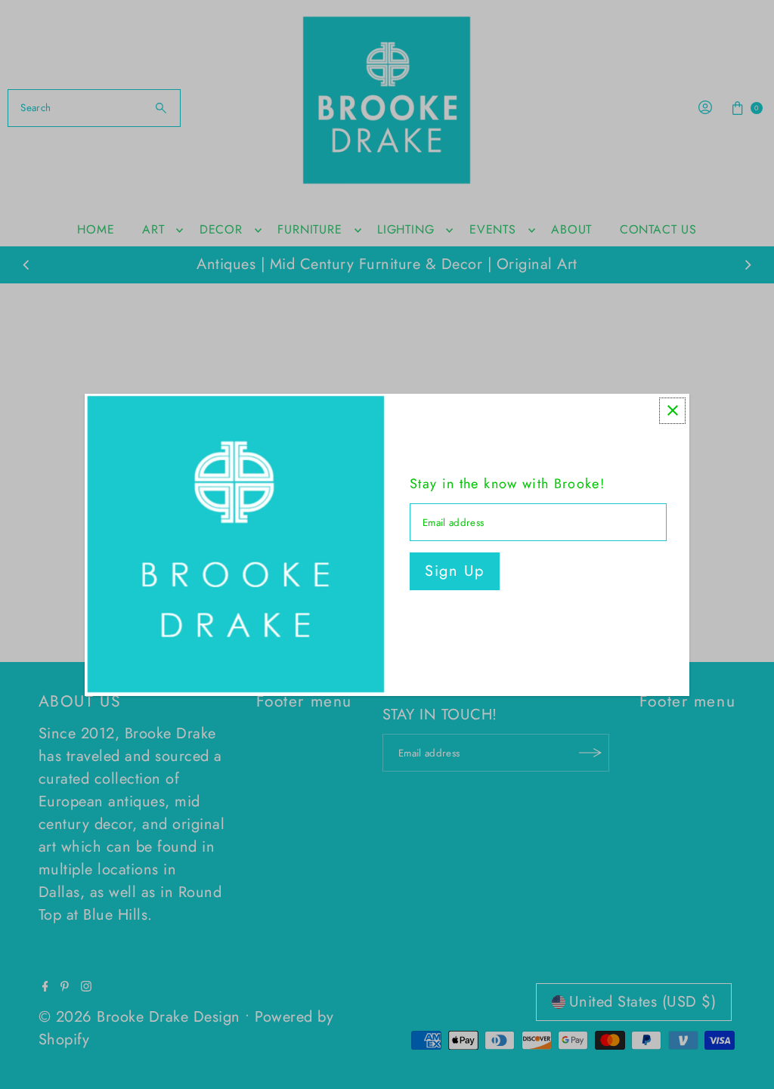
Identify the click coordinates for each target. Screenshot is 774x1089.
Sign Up (455, 571)
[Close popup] (672, 411)
